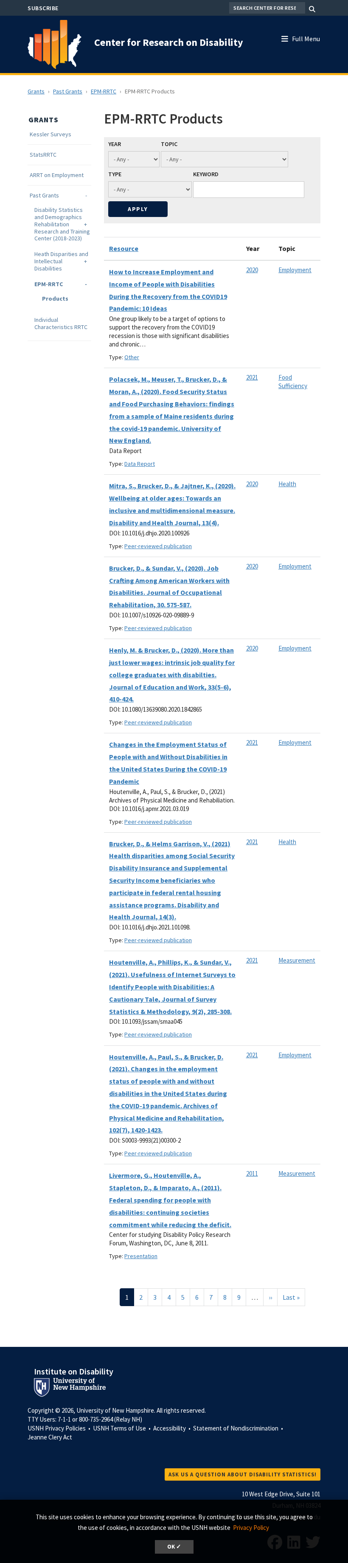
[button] (304, 37)
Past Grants (67, 91)
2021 (252, 377)
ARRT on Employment (57, 175)
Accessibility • (172, 1428)
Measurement (296, 960)
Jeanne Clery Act (50, 1437)
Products (55, 298)
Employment (295, 270)
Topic (169, 144)
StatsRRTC (43, 154)
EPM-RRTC (103, 91)
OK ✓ (174, 1546)
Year (114, 144)
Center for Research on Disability (168, 42)
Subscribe (43, 8)
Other (131, 357)
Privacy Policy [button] (251, 1528)
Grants (36, 91)
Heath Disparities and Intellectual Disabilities (61, 261)
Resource (123, 248)
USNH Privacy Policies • (60, 1428)
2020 (252, 270)
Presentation (140, 1256)
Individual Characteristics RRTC (60, 323)
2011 (252, 1173)
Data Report (139, 463)
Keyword (206, 174)
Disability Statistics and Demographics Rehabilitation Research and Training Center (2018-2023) (62, 224)
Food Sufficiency (292, 381)
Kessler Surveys (50, 134)
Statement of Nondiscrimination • (238, 1428)
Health (287, 484)
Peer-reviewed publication (158, 546)
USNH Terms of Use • (122, 1428)
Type (114, 174)
